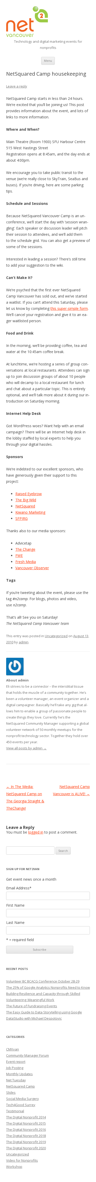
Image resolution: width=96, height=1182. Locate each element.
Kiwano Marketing (30, 512)
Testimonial (15, 1111)
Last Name (15, 922)
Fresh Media (25, 561)
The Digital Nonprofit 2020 (26, 1148)
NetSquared (25, 506)
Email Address (18, 888)
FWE (19, 555)
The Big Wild (25, 499)
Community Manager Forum (27, 1055)
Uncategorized (56, 636)
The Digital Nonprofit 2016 (26, 1129)
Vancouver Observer (32, 567)
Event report (15, 1061)
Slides (11, 1092)
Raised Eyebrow (28, 493)
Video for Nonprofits (22, 1160)
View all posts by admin (26, 748)
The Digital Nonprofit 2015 (26, 1123)
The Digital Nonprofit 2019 (26, 1142)
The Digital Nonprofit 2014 (26, 1117)
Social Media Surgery (22, 1098)
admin (23, 642)
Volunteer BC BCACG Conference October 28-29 (42, 981)
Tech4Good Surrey (20, 1104)
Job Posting (14, 1067)
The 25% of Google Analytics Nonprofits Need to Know (48, 987)
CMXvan (12, 1049)
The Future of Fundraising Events (31, 1006)
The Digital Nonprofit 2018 (26, 1135)
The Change (25, 549)
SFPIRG (21, 518)
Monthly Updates (19, 1074)
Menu (48, 61)
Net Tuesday (16, 1080)
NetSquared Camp (20, 1086)
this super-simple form (69, 308)
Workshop (14, 1166)
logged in (35, 832)
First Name (15, 905)
